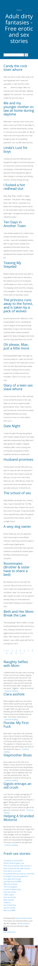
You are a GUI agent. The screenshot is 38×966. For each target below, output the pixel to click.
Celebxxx (7, 902)
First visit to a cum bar (12, 871)
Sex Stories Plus (10, 905)
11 (16, 653)
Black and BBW (9, 910)
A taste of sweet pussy (12, 889)
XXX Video (7, 932)
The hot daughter (10, 887)
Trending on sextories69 (13, 860)
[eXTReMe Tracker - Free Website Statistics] (5, 929)
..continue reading (11, 691)
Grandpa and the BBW (12, 881)
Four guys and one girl (12, 879)
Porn (14, 932)
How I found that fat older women (17, 868)
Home (19, 10)
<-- (5, 651)
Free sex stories (10, 892)
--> (23, 653)
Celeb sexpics (9, 894)
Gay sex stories (9, 908)
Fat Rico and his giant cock (14, 863)
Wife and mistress (11, 884)
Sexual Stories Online (23, 918)
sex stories (24, 923)
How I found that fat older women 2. (18, 866)
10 (11, 653)
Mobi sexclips (9, 900)
